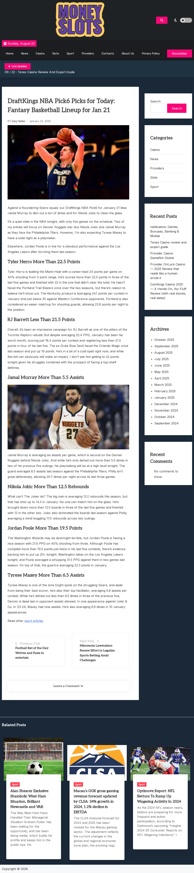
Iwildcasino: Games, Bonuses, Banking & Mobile (164, 231)
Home (9, 53)
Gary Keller (18, 121)
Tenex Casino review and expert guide (46, 72)
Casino (40, 53)
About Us (128, 53)
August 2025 (163, 352)
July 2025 (161, 359)
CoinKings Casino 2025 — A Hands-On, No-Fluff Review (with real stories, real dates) (168, 291)
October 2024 (164, 417)
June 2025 (162, 365)
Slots (55, 53)
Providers (88, 53)
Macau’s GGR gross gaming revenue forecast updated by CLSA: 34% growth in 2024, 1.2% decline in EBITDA (96, 801)
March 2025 (163, 385)
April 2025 (161, 378)
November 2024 (166, 410)
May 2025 (161, 372)
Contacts (108, 53)
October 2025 (164, 340)
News (24, 53)
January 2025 (164, 397)
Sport (70, 53)
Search (155, 101)
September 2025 (166, 346)
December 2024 (166, 404)
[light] (180, 20)
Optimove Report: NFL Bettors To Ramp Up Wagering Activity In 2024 (159, 796)
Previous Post (30, 643)
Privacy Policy (151, 53)
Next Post (87, 641)
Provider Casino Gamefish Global (162, 255)
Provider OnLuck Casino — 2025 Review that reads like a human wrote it (167, 271)
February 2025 (165, 391)
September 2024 (166, 423)
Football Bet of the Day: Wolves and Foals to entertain (32, 653)
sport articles (33, 621)
